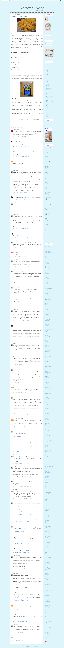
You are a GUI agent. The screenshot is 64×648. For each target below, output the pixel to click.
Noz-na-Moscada (47, 511)
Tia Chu (46, 610)
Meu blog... (46, 484)
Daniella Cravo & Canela (48, 393)
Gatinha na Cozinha (47, 442)
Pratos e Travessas (47, 546)
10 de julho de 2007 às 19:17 (21, 266)
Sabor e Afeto (46, 573)
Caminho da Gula (47, 313)
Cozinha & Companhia (48, 366)
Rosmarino (46, 570)
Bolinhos (46, 153)
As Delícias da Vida (47, 271)
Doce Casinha (46, 407)
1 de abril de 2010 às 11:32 (20, 426)
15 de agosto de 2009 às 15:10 (21, 382)
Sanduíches (46, 215)
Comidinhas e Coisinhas (48, 356)
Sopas (45, 218)
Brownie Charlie (47, 303)
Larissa (14, 324)
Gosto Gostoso (46, 446)
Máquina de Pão (47, 192)
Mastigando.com (47, 478)
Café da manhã (47, 158)
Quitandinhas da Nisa (47, 552)
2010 (46, 71)
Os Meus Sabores (47, 522)
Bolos (45, 155)
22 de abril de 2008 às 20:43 (21, 353)
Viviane (14, 385)
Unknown (15, 604)
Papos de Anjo (46, 528)
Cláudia (14, 202)
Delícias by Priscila (47, 398)
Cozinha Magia (46, 376)
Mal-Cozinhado (47, 471)
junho (47, 107)
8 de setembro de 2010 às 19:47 (22, 486)
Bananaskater (46, 283)
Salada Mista (46, 580)
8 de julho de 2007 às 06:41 (21, 146)
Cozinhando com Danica (48, 383)
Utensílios (46, 228)
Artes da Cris (46, 268)
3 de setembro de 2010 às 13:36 (22, 476)
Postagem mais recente (15, 637)
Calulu (45, 311)
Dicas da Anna (46, 403)
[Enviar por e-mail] (34, 119)
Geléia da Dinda (47, 444)
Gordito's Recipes (47, 445)
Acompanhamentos (47, 147)
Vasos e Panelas (47, 631)
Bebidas (46, 151)
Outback (46, 200)
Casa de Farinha (47, 324)
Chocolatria (46, 331)
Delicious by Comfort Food (48, 394)
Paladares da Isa (47, 525)
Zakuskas (46, 637)
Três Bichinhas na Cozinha (48, 617)
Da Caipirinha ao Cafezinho (48, 389)
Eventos (46, 172)
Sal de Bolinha (46, 579)
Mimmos (46, 487)
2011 (46, 70)
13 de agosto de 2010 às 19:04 (21, 463)
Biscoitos (46, 152)
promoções (46, 213)
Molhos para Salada (47, 197)
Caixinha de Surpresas (48, 310)
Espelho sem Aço (47, 420)
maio (47, 108)
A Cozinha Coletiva (47, 246)
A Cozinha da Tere (47, 250)
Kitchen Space (46, 462)
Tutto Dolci (46, 618)
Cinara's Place (32, 8)
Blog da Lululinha (47, 290)
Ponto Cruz (46, 209)
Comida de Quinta (47, 352)
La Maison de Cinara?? (49, 98)
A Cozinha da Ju (47, 248)
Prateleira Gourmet (47, 542)
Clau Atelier (46, 339)
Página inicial (27, 637)
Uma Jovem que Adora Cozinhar (49, 627)
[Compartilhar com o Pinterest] (38, 119)
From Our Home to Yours (48, 440)
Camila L (15, 129)
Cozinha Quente (47, 379)
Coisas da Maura (47, 342)
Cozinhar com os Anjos (48, 384)
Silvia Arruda (16, 160)
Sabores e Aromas (47, 578)
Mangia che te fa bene (47, 473)
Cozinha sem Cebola (47, 381)
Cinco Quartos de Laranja (48, 336)
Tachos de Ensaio (47, 600)
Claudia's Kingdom (47, 340)
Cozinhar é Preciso (47, 386)
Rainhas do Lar (47, 554)
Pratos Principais (31, 121)
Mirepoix (46, 488)
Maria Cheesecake (47, 476)
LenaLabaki (46, 467)
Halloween (46, 178)
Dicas (45, 168)
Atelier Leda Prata (47, 274)
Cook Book (46, 361)
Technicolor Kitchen (47, 605)
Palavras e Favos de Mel (48, 526)
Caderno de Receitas (47, 305)
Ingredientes (46, 181)
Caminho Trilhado (47, 314)
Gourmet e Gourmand (48, 450)
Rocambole (46, 569)
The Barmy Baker (47, 607)
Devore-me (46, 402)
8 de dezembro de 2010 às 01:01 (22, 521)
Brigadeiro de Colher (47, 299)
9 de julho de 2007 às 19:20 (21, 228)
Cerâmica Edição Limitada (48, 329)
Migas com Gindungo (47, 486)
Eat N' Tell (46, 414)
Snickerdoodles (48, 88)
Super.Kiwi (46, 596)
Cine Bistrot (46, 337)
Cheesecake (46, 162)
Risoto (45, 214)
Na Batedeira (46, 500)
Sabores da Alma (47, 574)
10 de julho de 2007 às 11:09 (21, 247)
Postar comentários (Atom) (20, 640)
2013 (46, 67)
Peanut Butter (46, 205)
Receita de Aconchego (48, 557)
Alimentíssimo (47, 258)
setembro (48, 81)
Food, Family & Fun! (47, 435)
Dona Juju (46, 410)
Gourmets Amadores (47, 451)
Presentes (46, 212)
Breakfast (46, 156)
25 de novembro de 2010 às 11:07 (22, 514)
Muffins (46, 198)
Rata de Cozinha (47, 556)
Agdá (45, 256)
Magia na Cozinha (47, 470)
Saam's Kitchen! (47, 572)
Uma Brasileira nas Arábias (48, 624)
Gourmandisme (47, 449)
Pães (45, 202)
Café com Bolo (47, 308)
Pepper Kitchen (47, 535)
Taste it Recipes (47, 602)
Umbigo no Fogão (47, 628)
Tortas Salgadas (47, 225)
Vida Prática (46, 632)
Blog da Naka (46, 293)
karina (14, 440)
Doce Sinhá (46, 408)
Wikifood (46, 634)
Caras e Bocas (46, 321)
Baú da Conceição (47, 287)
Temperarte (46, 606)
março (47, 111)
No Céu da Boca (47, 509)
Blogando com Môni (47, 297)
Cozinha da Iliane (47, 371)
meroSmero (46, 482)
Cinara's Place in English (49, 86)
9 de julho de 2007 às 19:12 (20, 211)
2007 (46, 75)
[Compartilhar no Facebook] (37, 119)
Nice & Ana (46, 505)
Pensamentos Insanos (47, 533)
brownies (46, 157)
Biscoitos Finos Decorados (48, 288)
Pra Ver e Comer (47, 541)
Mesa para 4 (46, 483)
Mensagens (46, 193)
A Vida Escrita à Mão (47, 253)
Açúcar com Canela (47, 278)
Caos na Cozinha (47, 320)
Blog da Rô (46, 295)
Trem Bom (46, 613)
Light (45, 186)
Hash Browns (48, 85)
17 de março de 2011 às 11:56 (21, 543)
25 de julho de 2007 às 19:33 (21, 306)
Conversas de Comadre (48, 360)
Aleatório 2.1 (46, 257)
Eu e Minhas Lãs (47, 425)
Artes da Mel (46, 269)
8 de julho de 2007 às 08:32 (21, 156)
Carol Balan (15, 555)
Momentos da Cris (47, 491)
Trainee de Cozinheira (48, 612)
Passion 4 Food (47, 530)
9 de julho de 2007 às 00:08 (21, 192)
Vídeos (45, 229)
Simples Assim (47, 588)
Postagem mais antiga (38, 637)
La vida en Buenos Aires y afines (49, 466)
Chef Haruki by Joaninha (48, 330)
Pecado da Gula (47, 532)
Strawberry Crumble (47, 592)
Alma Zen (46, 261)
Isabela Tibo (46, 456)
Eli (13, 195)
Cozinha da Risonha (47, 372)
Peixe (45, 207)
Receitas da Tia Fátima (47, 563)
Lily (14, 466)
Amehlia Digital (47, 263)
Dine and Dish (46, 404)
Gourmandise (46, 447)
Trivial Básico (46, 616)
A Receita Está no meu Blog (48, 252)
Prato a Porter (46, 543)
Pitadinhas (46, 538)
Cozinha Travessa (47, 382)
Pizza (45, 208)
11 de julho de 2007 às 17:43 (21, 282)
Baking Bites (46, 282)
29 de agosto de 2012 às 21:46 (21, 632)
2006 (46, 116)
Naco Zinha (46, 503)
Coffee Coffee (47, 341)
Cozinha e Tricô (47, 373)
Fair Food (46, 173)
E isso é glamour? (47, 413)
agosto (47, 82)
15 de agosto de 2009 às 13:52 (21, 364)
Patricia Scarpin (16, 232)
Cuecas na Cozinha (47, 387)
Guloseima (46, 452)
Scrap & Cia (46, 583)
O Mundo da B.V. (47, 516)
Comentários (47, 45)
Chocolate (46, 163)
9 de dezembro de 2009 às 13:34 (22, 392)
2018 (46, 64)
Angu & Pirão (46, 266)
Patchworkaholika (47, 531)
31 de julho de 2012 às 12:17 (20, 611)
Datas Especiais (46, 167)
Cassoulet (47, 92)
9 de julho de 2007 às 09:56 (21, 199)
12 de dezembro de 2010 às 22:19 (22, 531)
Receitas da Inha (47, 562)
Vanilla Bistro (46, 629)
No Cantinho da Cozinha (48, 508)
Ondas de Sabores (47, 520)
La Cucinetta (46, 465)
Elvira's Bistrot (46, 415)
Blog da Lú (46, 292)
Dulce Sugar (46, 412)
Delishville (46, 396)
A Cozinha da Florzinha (48, 247)
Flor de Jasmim (47, 434)
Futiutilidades (46, 441)
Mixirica (46, 489)
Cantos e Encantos (47, 319)
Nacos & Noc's (46, 504)
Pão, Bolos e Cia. (47, 547)
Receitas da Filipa (47, 561)
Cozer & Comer (47, 365)
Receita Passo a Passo (47, 558)
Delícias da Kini (47, 399)
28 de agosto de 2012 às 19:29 (21, 621)
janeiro (48, 114)
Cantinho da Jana (47, 316)
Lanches (46, 183)
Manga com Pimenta (47, 472)
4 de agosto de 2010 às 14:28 (21, 451)
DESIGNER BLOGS (36, 646)
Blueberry (46, 298)
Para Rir (46, 203)
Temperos (46, 223)
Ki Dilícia (46, 461)
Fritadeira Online (47, 439)
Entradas (46, 171)
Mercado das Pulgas (47, 481)
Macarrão (26, 121)
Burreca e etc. (46, 304)
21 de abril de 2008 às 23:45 (21, 340)
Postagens (47, 43)
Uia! (45, 620)
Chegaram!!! (48, 104)
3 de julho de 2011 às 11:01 (20, 589)
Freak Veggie (46, 437)
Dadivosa (46, 391)
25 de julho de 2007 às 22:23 (21, 320)
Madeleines (47, 100)
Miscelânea (46, 194)
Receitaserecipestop (47, 568)
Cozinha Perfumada (47, 378)
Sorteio (46, 219)
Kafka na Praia (46, 460)
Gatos (45, 177)
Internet (46, 182)
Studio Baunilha (47, 594)
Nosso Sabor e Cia (47, 510)
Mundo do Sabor (47, 495)
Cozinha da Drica (47, 367)
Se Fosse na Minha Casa (48, 584)
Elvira (14, 139)
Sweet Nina (46, 597)
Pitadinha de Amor (47, 537)
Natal (45, 199)
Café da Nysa (46, 309)
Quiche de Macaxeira (47, 551)
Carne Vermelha (47, 161)
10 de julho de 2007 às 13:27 (21, 256)
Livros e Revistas (47, 187)
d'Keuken (46, 388)
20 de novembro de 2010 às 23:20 (22, 498)
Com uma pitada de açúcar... (48, 347)
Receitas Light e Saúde (48, 567)
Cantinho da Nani (47, 318)
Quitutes (46, 553)
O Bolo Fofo (46, 514)
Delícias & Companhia (47, 397)
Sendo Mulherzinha (47, 586)
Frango (45, 176)
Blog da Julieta (47, 289)
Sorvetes (46, 220)
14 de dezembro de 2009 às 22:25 (22, 415)
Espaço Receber (47, 419)
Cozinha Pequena (47, 377)
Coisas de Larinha (47, 344)
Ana (14, 269)
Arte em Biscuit (47, 267)
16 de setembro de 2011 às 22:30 (22, 600)
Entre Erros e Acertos (47, 418)
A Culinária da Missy (47, 251)
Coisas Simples (47, 345)
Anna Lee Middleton (17, 418)
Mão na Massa (46, 499)
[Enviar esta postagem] (34, 119)
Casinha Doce (46, 326)
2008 (46, 74)
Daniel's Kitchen (47, 392)
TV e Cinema (46, 226)
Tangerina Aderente (47, 601)
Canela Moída (46, 315)
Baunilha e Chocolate (47, 285)
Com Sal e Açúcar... (47, 346)
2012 (46, 68)
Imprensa (46, 179)
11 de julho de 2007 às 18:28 (21, 292)
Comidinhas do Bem (47, 355)
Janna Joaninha (47, 457)
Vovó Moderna (47, 633)
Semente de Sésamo (47, 585)
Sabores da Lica (47, 575)
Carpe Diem (46, 323)
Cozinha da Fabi (47, 368)
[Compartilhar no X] (36, 119)
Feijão (45, 174)
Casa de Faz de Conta (47, 325)
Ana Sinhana (46, 264)
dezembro (48, 77)
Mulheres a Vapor (47, 494)
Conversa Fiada (47, 357)
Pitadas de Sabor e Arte (48, 536)
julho (47, 84)
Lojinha (46, 188)
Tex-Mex (46, 224)
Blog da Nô (46, 294)
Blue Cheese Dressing (49, 105)
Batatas (45, 150)
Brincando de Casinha (48, 300)
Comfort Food (47, 351)
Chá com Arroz (47, 335)
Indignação (47, 93)
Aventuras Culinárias (47, 277)
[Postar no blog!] (35, 119)
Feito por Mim (46, 431)
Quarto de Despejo (47, 548)
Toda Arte (46, 611)
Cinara (14, 170)
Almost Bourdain (47, 262)
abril (47, 110)
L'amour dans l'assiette (48, 463)
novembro (48, 78)
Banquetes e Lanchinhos (48, 284)
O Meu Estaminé (47, 515)
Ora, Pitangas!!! (46, 521)
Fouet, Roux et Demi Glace (48, 436)
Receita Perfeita (47, 559)
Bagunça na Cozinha (47, 279)
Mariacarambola (47, 477)
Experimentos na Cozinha (48, 426)
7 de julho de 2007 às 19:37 (20, 136)
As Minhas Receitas (47, 273)
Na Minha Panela (47, 501)
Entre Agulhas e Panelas (48, 417)
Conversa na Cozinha (47, 358)
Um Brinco (46, 623)
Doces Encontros (47, 409)
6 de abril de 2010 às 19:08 (20, 436)
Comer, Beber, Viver (47, 350)
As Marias (46, 272)
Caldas (45, 160)
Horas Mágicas (46, 455)
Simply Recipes (47, 589)
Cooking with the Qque (48, 362)
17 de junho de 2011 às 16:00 (21, 552)
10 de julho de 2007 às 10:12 (21, 237)
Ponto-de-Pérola (47, 540)
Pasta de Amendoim (47, 204)
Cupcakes (46, 166)
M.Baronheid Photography (48, 468)
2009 (46, 73)
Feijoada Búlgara (47, 430)
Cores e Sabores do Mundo (48, 363)
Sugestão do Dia (47, 595)
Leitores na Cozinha (47, 184)
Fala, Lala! (46, 429)
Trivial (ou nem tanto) (47, 615)
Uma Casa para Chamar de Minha (49, 626)
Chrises (46, 334)
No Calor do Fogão (47, 506)
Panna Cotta (46, 527)
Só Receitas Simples (47, 599)
